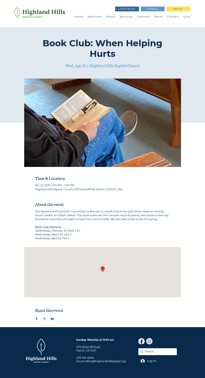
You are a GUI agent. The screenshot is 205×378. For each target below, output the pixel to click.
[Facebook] (141, 341)
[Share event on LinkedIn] (52, 318)
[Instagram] (149, 341)
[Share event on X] (44, 318)
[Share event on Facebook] (36, 318)
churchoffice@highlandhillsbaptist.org (101, 361)
